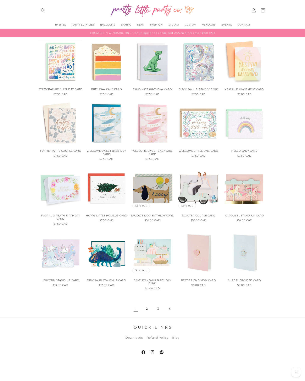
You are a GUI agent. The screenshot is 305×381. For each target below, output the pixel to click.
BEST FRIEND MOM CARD (198, 280)
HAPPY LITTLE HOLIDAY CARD (106, 215)
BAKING (126, 24)
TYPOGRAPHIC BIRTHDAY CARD (60, 89)
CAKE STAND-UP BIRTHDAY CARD (152, 282)
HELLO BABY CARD (244, 150)
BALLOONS (107, 24)
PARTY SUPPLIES (83, 24)
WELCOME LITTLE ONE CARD (198, 150)
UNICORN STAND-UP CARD (60, 280)
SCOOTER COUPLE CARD (198, 215)
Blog (176, 337)
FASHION (156, 24)
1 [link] (135, 308)
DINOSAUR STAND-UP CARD (106, 280)
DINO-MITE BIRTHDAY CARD (152, 89)
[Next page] (169, 308)
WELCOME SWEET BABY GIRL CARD (152, 152)
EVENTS (226, 24)
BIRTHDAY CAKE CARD (106, 89)
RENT (141, 24)
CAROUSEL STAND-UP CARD (244, 215)
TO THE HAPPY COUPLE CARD (60, 150)
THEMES (60, 24)
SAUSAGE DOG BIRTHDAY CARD (152, 215)
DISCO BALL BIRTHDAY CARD (198, 89)
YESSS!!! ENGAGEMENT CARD (244, 89)
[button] (43, 10)
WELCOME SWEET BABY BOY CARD (106, 152)
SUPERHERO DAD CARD (244, 280)
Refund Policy (157, 337)
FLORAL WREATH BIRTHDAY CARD (60, 217)
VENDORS (209, 24)
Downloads (134, 337)
